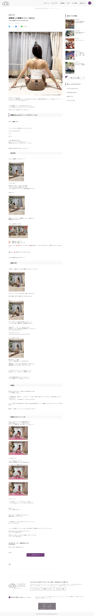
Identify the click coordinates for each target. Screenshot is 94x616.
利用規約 (42, 597)
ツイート (12, 26)
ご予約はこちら (82, 3)
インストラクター (54, 3)
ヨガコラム (81, 596)
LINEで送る (25, 26)
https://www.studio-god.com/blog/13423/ (19, 334)
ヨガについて (70, 96)
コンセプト (37, 596)
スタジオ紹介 (74, 3)
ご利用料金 (62, 3)
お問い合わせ (37, 597)
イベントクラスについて (72, 88)
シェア (18, 26)
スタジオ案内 (76, 596)
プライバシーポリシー (49, 597)
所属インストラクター (48, 589)
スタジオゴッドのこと (72, 92)
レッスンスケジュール (35, 589)
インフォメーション (61, 596)
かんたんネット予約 (60, 589)
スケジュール (46, 3)
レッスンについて (71, 100)
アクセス (68, 3)
